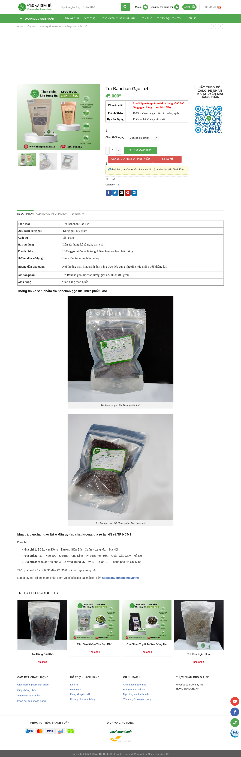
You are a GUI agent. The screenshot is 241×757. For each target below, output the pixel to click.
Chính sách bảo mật (134, 684)
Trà (117, 184)
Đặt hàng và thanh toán (136, 694)
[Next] (94, 117)
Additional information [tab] (51, 213)
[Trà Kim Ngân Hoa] (199, 625)
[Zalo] (234, 733)
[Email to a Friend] (121, 193)
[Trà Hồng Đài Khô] (42, 625)
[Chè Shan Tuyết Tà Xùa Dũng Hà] (146, 620)
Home (20, 26)
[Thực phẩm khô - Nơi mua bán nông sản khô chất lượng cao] (35, 7)
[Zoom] (22, 146)
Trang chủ (72, 18)
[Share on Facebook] (109, 193)
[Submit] (125, 7)
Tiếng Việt (211, 7)
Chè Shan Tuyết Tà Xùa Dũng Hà (146, 644)
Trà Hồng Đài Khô (42, 654)
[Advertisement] (120, 56)
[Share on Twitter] (115, 193)
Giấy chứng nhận (27, 690)
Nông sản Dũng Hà (158, 754)
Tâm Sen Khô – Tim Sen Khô (94, 644)
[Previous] (23, 117)
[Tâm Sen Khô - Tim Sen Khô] (94, 620)
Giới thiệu (90, 18)
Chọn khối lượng (115, 137)
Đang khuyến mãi (80, 694)
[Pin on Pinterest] (128, 193)
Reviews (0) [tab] (77, 213)
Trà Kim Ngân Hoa (198, 654)
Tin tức (147, 18)
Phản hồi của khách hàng (31, 700)
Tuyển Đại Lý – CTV (169, 18)
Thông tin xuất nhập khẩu (120, 18)
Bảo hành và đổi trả (134, 689)
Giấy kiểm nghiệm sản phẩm (33, 684)
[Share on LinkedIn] (134, 193)
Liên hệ (191, 18)
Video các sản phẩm (28, 695)
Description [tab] (25, 213)
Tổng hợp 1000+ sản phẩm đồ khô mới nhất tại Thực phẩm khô (57, 26)
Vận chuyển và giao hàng (137, 699)
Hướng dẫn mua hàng (82, 699)
